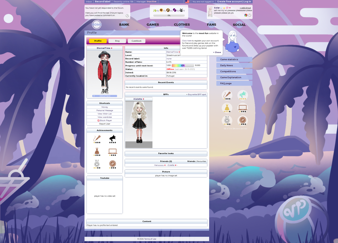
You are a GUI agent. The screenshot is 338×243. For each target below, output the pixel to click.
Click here (187, 40)
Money (105, 107)
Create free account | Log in (234, 1)
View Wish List (105, 114)
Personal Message (104, 110)
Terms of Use (150, 239)
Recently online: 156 (123, 1)
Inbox (89, 1)
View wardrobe (105, 117)
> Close (217, 52)
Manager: (147, 1)
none (169, 58)
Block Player (105, 120)
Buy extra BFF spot (197, 94)
